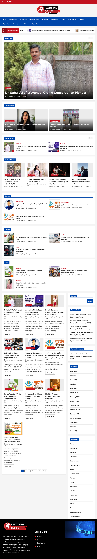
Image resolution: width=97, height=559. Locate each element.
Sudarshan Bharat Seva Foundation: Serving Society (9, 217)
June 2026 (73, 380)
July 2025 (73, 426)
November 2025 (75, 409)
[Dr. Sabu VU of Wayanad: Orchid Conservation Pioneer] (13, 301)
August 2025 (74, 422)
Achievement (13, 19)
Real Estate (73, 499)
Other (26, 24)
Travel (72, 508)
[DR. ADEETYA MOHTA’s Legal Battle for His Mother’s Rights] (14, 170)
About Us (35, 24)
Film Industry (17, 24)
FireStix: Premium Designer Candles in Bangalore (52, 396)
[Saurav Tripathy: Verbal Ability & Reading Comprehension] (13, 385)
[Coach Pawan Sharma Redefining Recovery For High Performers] (59, 170)
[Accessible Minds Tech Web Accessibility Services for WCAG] (48, 70)
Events (63, 19)
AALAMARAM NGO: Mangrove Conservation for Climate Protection (13, 439)
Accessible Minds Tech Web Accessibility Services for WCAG (35, 30)
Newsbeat (73, 495)
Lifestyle (73, 491)
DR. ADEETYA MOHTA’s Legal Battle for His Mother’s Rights (12, 181)
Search (73, 296)
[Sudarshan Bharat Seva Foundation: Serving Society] (34, 385)
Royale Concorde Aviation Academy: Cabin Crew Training (53, 147)
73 (39, 471)
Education (6, 24)
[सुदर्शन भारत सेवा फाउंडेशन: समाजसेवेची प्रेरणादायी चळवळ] (54, 344)
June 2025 (73, 431)
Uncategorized (75, 516)
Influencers (54, 19)
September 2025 (75, 418)
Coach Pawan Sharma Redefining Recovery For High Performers (58, 181)
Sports (72, 503)
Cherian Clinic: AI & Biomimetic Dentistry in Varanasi (54, 238)
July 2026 (73, 375)
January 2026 (74, 401)
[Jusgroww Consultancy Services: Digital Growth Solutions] (34, 344)
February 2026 (75, 397)
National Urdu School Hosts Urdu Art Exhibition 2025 (81, 356)
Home (4, 19)
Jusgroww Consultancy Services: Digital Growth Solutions (9, 204)
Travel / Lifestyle (75, 512)
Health (82, 19)
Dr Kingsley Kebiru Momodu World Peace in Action (81, 181)
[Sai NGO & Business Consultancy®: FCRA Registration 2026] (13, 344)
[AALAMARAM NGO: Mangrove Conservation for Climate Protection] (13, 428)
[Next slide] (92, 38)
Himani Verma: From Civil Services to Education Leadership (9, 284)
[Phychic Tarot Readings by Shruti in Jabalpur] (37, 170)
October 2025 (74, 414)
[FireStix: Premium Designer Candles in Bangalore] (54, 385)
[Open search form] (94, 21)
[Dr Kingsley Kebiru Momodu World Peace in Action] (82, 170)
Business (45, 19)
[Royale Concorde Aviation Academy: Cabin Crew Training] (54, 301)
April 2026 (73, 388)
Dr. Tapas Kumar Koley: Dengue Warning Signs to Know (9, 238)
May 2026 (73, 384)
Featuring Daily (11, 96)
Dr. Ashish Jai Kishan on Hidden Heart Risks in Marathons (9, 250)
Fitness (72, 478)
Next (44, 471)
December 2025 (75, 405)
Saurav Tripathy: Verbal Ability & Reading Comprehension (9, 271)
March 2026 (74, 392)
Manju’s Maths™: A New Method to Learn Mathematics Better (54, 271)
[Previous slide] (89, 38)
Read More (9, 334)
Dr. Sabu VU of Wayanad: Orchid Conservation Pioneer (13, 312)
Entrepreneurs (34, 19)
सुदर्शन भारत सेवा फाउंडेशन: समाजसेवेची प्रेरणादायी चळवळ (54, 204)
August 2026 (74, 371)
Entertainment (72, 19)
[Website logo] (17, 527)
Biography (23, 19)
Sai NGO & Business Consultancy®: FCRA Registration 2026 (11, 355)
